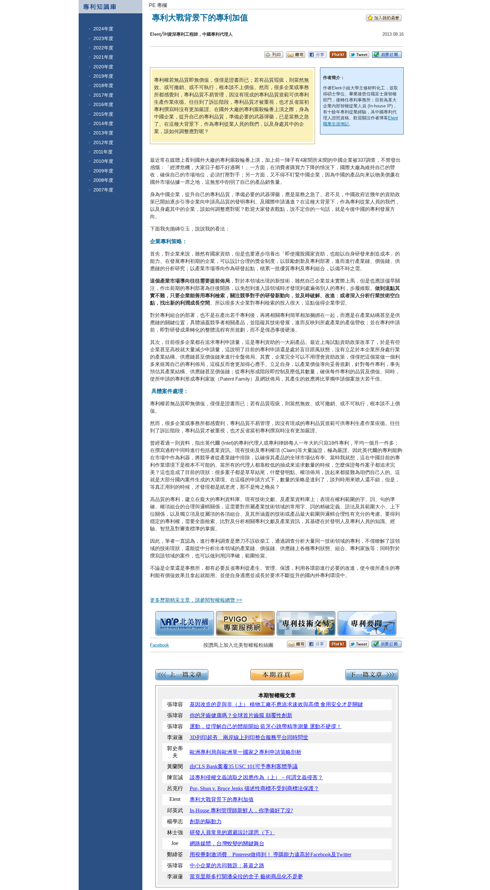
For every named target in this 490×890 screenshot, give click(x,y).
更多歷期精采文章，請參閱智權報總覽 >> (196, 600)
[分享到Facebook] (317, 56)
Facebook (159, 644)
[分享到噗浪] (338, 56)
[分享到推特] (359, 56)
